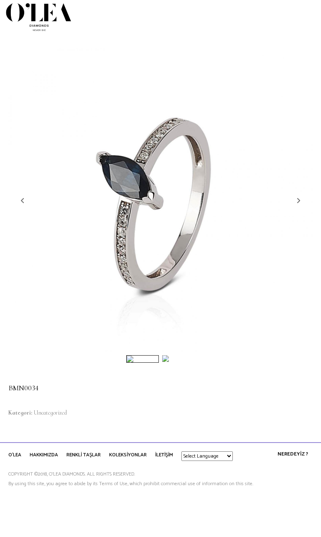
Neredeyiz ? (293, 454)
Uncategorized (50, 412)
